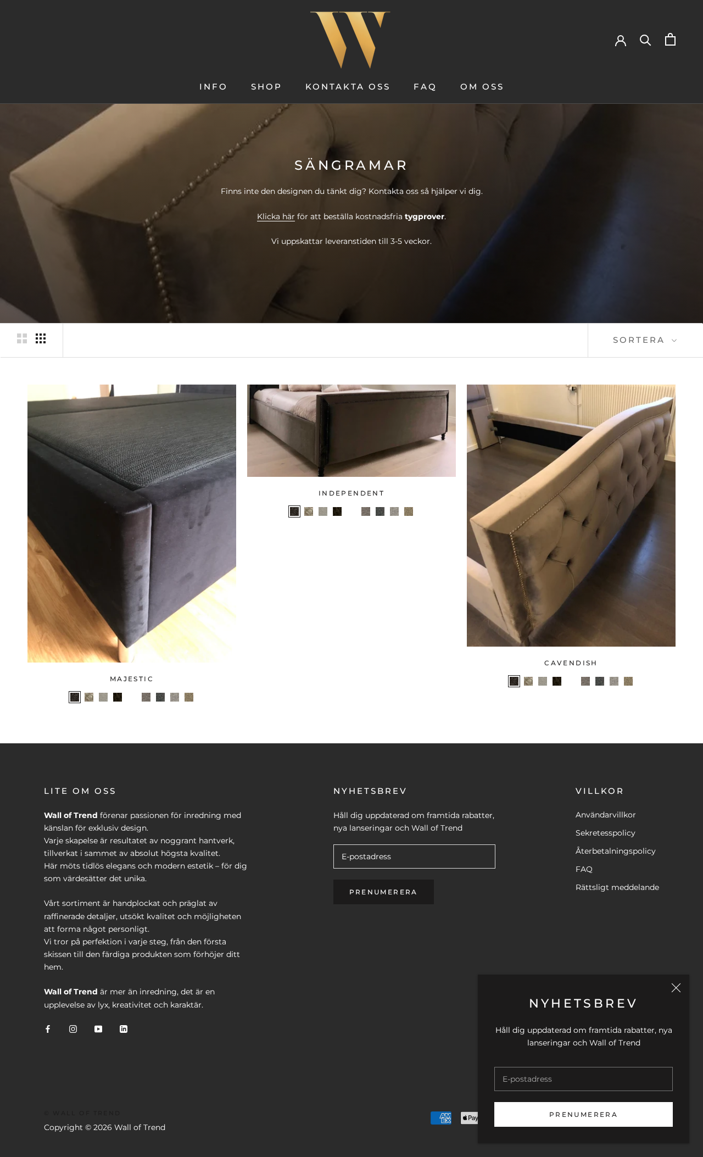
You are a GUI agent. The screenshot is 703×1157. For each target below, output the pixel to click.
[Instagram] (73, 1028)
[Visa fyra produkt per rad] (41, 338)
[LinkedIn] (123, 1028)
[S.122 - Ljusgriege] (131, 697)
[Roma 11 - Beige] (89, 697)
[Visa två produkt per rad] (22, 338)
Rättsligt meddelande (617, 887)
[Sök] (645, 39)
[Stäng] (676, 988)
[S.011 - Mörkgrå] (160, 697)
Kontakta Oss (347, 86)
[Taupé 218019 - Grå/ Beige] (189, 697)
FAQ (425, 86)
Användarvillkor (606, 815)
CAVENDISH (571, 663)
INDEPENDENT (351, 493)
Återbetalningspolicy (616, 851)
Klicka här (276, 216)
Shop (266, 86)
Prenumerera (583, 1114)
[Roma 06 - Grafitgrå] (74, 697)
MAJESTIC (132, 679)
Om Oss (482, 86)
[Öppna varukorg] (670, 39)
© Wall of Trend (82, 1113)
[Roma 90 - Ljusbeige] (103, 697)
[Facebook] (48, 1028)
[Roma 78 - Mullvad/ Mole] (117, 697)
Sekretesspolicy (605, 833)
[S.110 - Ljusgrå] (174, 697)
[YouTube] (98, 1028)
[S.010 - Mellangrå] (146, 697)
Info (213, 86)
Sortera (641, 340)
